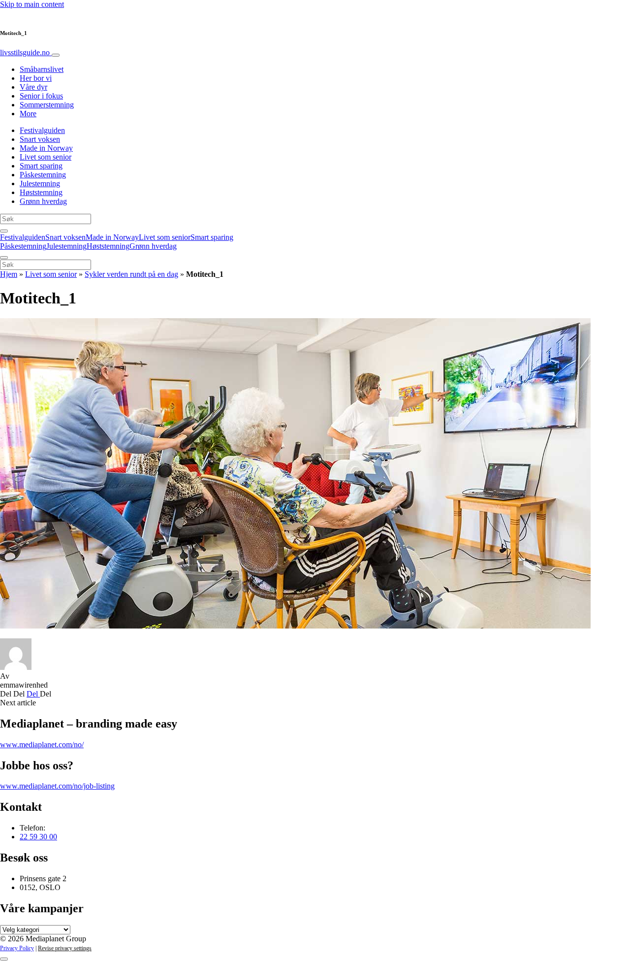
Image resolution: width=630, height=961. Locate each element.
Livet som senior (45, 157)
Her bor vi (36, 78)
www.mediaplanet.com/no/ (42, 744)
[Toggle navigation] (56, 55)
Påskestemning (43, 174)
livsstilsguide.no (26, 52)
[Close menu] (4, 257)
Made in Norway (46, 148)
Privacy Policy (17, 948)
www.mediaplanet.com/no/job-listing (57, 786)
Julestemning (40, 183)
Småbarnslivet (41, 69)
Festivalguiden (42, 130)
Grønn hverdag (43, 201)
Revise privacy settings (65, 948)
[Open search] (4, 231)
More (28, 113)
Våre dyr (33, 87)
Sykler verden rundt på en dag (131, 274)
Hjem (8, 274)
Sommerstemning (47, 104)
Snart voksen (40, 139)
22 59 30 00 (38, 836)
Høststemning (41, 192)
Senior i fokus (41, 96)
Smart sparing (41, 166)
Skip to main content (32, 4)
